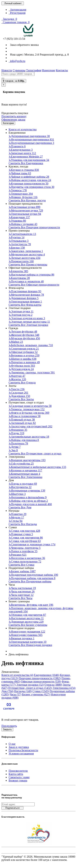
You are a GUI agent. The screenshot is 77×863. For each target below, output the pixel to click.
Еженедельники (21, 149)
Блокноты (18, 271)
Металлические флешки (26, 294)
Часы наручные (21, 594)
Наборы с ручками (23, 224)
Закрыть (7, 729)
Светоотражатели (22, 234)
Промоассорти (21, 261)
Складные (18, 392)
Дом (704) (7, 691)
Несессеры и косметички (27, 558)
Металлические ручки (26, 210)
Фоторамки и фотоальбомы (28, 497)
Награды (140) (23, 691)
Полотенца (18, 443)
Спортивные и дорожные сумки (32, 544)
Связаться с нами (19, 777)
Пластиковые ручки (24, 207)
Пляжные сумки (21, 534)
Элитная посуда (20, 314)
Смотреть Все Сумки (21, 564)
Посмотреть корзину (14, 116)
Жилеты (17, 379)
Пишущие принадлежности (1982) (40, 678)
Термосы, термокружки (27, 409)
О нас (12, 743)
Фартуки (17, 375)
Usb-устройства (21, 463)
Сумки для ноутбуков (25, 541)
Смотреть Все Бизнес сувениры (28, 624)
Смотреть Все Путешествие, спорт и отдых (35, 453)
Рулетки (16, 237)
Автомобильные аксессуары (29, 436)
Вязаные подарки (21, 638)
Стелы (15, 520)
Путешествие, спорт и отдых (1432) (30, 687)
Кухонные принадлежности (28, 183)
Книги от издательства (23, 129)
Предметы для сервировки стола (31, 186)
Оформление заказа (13, 119)
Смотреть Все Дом (20, 507)
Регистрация (17, 12)
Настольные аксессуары (26, 618)
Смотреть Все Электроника (25, 477)
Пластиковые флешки (25, 291)
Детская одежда (21, 369)
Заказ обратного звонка (24, 44)
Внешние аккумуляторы (27, 460)
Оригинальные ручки (25, 213)
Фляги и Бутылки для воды (29, 412)
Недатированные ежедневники (31, 139)
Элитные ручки (21, 311)
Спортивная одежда (24, 348)
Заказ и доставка (19, 747)
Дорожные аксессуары (26, 621)
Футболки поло (22, 365)
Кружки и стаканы (24, 169)
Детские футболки (23, 331)
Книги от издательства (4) (17, 675)
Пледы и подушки (23, 483)
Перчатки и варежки (24, 362)
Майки (16, 341)
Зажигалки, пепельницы (26, 251)
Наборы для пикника (24, 440)
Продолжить (9, 725)
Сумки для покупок (24, 530)
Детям (15, 446)
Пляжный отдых (22, 419)
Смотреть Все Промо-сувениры (28, 264)
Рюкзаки (18, 554)
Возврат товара (18, 780)
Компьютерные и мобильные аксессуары (37, 467)
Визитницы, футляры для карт (31, 604)
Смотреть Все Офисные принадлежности (34, 284)
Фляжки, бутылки (23, 197)
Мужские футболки (24, 338)
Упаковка (17, 220)
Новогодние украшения (27, 631)
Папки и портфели (23, 551)
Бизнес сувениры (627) (36, 694)
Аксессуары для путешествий (30, 426)
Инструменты (20, 487)
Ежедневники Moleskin (26, 156)
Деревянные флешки (23, 298)
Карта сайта (16, 774)
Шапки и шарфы (22, 358)
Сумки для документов (26, 537)
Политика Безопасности (23, 750)
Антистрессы (20, 244)
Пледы (16, 433)
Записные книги (22, 153)
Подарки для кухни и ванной (30, 504)
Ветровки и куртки (24, 355)
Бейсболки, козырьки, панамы (31, 345)
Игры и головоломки (24, 416)
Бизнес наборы (22, 571)
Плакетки (17, 514)
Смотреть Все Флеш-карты (25, 304)
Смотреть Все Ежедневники (26, 163)
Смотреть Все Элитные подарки (28, 324)
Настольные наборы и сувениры (31, 274)
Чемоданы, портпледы (24, 547)
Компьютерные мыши (24, 473)
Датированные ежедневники (29, 136)
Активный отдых (22, 422)
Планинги (17, 146)
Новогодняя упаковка (25, 634)
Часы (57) (15, 694)
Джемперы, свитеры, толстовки (32, 372)
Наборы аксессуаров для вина (30, 180)
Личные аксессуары (24, 257)
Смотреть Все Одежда (22, 382)
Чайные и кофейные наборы (29, 176)
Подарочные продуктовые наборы (33, 574)
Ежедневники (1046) (46, 675)
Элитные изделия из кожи (27, 318)
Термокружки (21, 193)
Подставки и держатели (26, 281)
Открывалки (18, 240)
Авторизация (17, 9)
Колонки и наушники (25, 470)
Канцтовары (19, 278)
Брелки (17, 247)
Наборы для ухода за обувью (28, 500)
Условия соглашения (21, 753)
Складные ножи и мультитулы (30, 405)
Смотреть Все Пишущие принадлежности (34, 227)
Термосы (18, 190)
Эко (13, 450)
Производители (18, 770)
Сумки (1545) (40, 691)
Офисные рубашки (23, 352)
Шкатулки (17, 493)
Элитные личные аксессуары (29, 321)
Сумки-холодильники (25, 561)
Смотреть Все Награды (23, 524)
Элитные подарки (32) (30, 684)
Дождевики (19, 396)
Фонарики (18, 429)
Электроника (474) (63, 687)
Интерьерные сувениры (27, 490)
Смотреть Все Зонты (21, 399)
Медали (16, 517)
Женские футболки (24, 334)
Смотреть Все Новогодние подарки (30, 645)
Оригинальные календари (27, 641)
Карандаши (19, 217)
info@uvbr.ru (17, 61)
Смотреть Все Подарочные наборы (30, 581)
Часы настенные (22, 591)
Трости (17, 389)
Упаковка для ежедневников (29, 159)
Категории (8, 123)
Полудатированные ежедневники (31, 142)
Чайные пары (20, 173)
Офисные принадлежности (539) (41, 681)
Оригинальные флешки (25, 301)
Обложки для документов (27, 614)
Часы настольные (22, 588)
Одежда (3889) (53, 684)
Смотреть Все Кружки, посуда (27, 200)
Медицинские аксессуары (27, 254)
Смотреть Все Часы (20, 598)
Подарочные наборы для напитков (32, 578)
